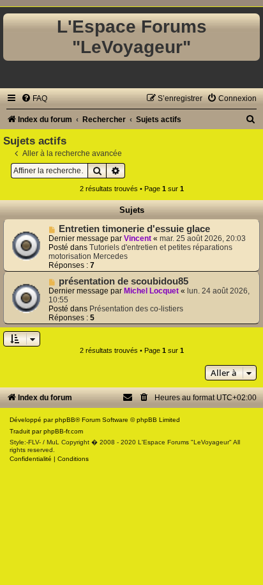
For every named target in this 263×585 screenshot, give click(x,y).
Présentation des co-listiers (136, 308)
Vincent (137, 238)
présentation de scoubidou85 (123, 281)
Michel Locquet (151, 290)
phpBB (65, 419)
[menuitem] (34, 98)
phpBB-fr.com (63, 431)
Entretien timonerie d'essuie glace (134, 229)
